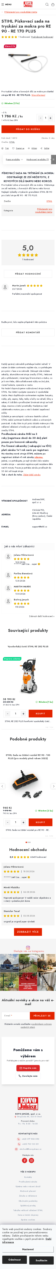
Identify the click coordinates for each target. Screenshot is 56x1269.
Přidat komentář (28, 332)
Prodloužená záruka (28, 1181)
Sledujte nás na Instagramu (29, 951)
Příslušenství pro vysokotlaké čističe (43, 210)
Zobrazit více (28, 932)
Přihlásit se (42, 1015)
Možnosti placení (28, 1191)
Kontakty (28, 1177)
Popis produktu (13, 159)
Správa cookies (28, 1219)
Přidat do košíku (28, 129)
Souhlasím (41, 1260)
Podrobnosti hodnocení (42, 36)
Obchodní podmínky (28, 1201)
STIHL (12, 142)
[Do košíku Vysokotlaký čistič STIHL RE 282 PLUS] (41, 713)
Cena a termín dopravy (28, 1215)
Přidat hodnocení (28, 273)
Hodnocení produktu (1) (38, 159)
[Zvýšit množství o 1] (50, 118)
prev (2, 786)
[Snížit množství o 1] (40, 118)
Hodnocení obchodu (28, 849)
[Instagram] (31, 1160)
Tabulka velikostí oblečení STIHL (28, 1210)
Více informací (38, 95)
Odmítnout (14, 1259)
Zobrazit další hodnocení (41, 616)
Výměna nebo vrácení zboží (28, 1186)
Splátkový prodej (28, 1205)
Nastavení (28, 1249)
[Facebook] (24, 1160)
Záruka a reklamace (28, 1196)
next (53, 786)
